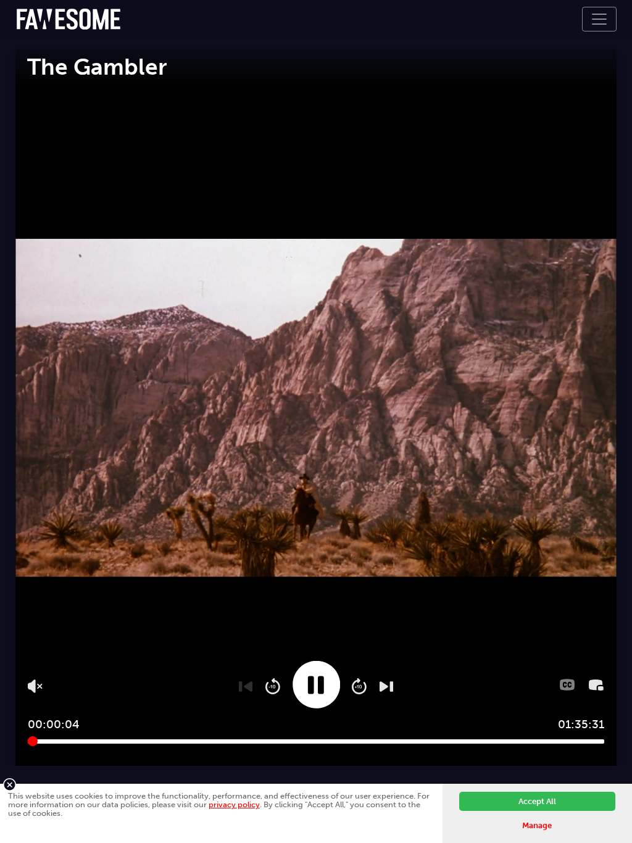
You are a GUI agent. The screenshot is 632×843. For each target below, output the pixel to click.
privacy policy (234, 804)
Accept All (537, 801)
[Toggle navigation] (599, 19)
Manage (537, 825)
